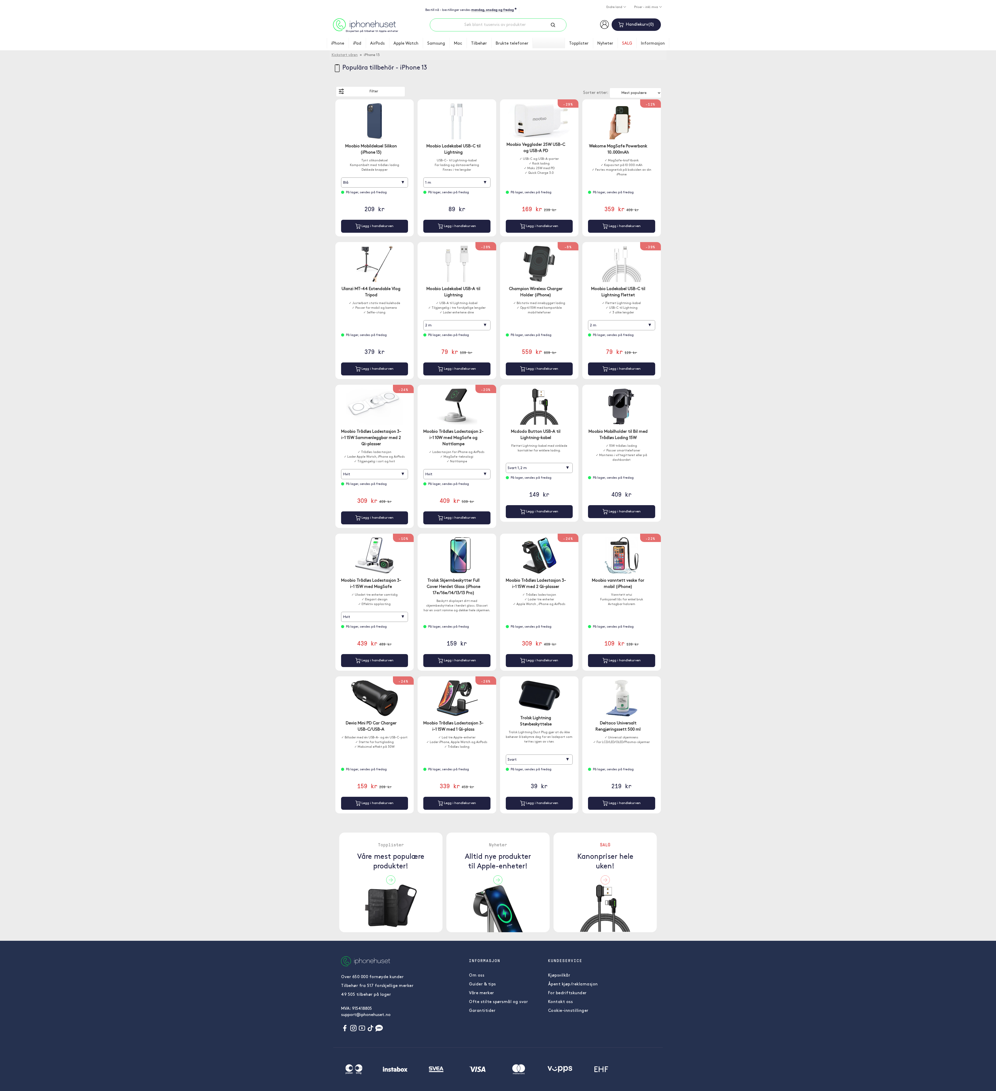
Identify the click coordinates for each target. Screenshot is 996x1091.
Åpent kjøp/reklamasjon (573, 984)
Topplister (579, 44)
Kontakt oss (560, 1002)
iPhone (337, 44)
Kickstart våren (344, 55)
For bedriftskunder (567, 993)
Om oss (476, 975)
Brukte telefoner (512, 44)
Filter (373, 91)
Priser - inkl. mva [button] (646, 7)
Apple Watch (405, 44)
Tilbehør (479, 44)
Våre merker (481, 993)
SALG (627, 44)
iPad (357, 44)
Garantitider (482, 1011)
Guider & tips (482, 984)
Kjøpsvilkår (559, 975)
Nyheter (605, 44)
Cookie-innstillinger (568, 1011)
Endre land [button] (614, 7)
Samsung (436, 44)
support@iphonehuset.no (366, 1015)
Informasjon (653, 44)
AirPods (377, 44)
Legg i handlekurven (377, 226)
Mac (458, 44)
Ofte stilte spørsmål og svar (498, 1002)
